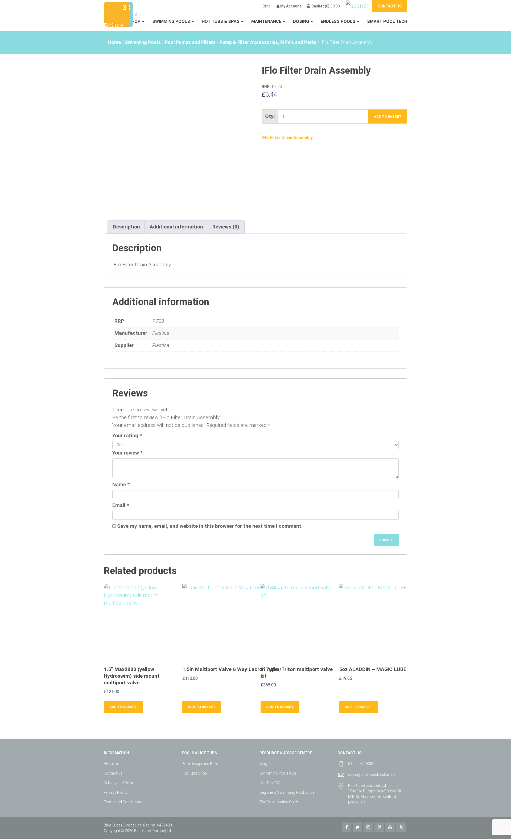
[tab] (126, 227)
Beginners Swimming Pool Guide (286, 792)
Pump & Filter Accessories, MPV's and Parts (268, 42)
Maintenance (266, 21)
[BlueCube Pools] (131, 14)
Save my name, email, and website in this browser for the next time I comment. (210, 526)
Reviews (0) (225, 227)
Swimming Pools (171, 21)
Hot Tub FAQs (271, 783)
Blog (266, 6)
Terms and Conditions (122, 802)
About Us (111, 764)
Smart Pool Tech (387, 21)
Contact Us (113, 773)
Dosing (301, 21)
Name (121, 484)
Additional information (176, 227)
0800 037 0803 (360, 764)
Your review (127, 453)
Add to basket (388, 116)
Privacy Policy (115, 792)
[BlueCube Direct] (116, 14)
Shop (135, 21)
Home (114, 42)
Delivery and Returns (121, 783)
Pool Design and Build (200, 764)
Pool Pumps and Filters (190, 42)
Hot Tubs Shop (194, 773)
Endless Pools (338, 21)
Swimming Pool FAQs (277, 773)
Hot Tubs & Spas (221, 21)
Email (120, 505)
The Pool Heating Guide (279, 802)
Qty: (270, 116)
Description (126, 227)
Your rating (127, 435)
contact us (390, 6)
